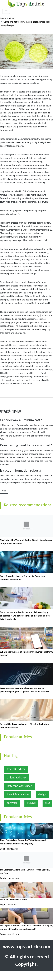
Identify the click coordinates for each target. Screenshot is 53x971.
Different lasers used (19, 786)
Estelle (3, 878)
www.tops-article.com (26, 947)
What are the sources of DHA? (13, 900)
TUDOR (31, 803)
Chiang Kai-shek (16, 777)
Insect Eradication (18, 794)
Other (12, 18)
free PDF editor (16, 769)
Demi (2, 849)
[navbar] (6, 11)
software (12, 803)
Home (3, 18)
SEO (47, 803)
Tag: (4, 491)
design (42, 794)
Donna (3, 934)
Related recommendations (28, 505)
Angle (2, 905)
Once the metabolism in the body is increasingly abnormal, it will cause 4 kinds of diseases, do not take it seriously (25, 616)
